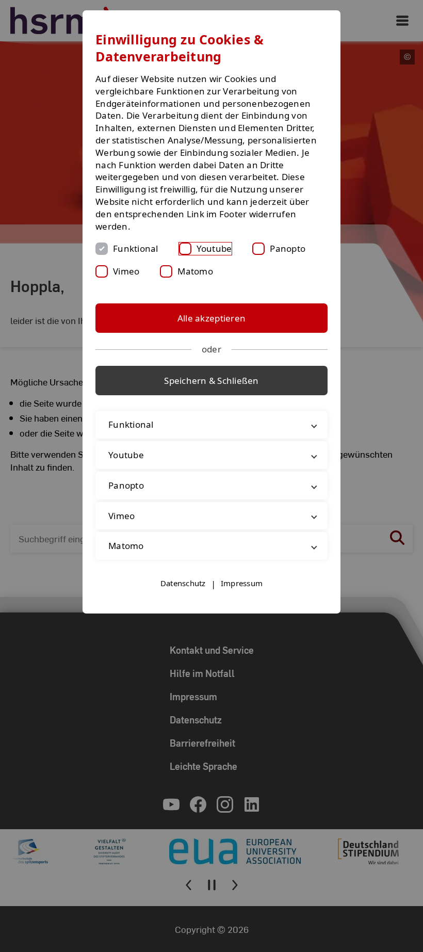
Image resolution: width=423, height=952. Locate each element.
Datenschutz (183, 583)
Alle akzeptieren (211, 318)
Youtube (214, 248)
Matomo (195, 271)
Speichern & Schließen (211, 380)
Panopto (287, 248)
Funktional (135, 248)
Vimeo (126, 271)
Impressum (242, 583)
